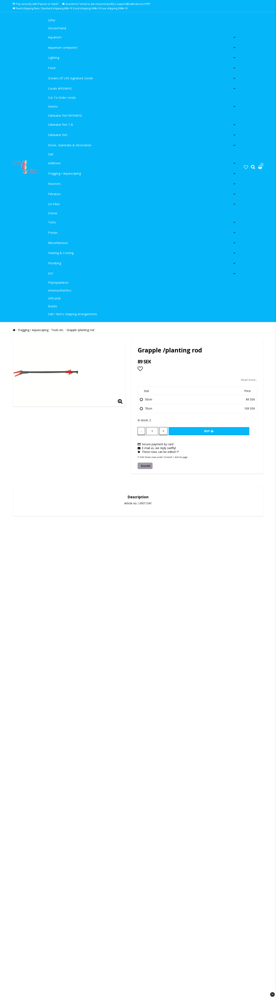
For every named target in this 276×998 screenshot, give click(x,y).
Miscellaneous (58, 243)
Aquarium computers (62, 47)
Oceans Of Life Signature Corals (70, 78)
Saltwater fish (57, 135)
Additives (54, 163)
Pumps (53, 232)
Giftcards (54, 298)
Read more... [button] (249, 380)
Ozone (52, 213)
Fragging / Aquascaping (64, 173)
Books (52, 306)
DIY (50, 273)
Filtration (54, 194)
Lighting (53, 58)
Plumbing (54, 263)
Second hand (57, 28)
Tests (52, 222)
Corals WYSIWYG (60, 88)
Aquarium (54, 37)
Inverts (53, 106)
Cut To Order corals (62, 97)
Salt (50, 154)
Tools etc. (57, 330)
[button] (246, 167)
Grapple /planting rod (80, 330)
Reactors (54, 184)
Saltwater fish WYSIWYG (65, 115)
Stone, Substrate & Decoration (70, 145)
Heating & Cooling (61, 253)
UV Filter (54, 204)
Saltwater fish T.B (60, 124)
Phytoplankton (58, 282)
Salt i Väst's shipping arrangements (72, 314)
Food (51, 68)
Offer (52, 20)
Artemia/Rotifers (59, 290)
